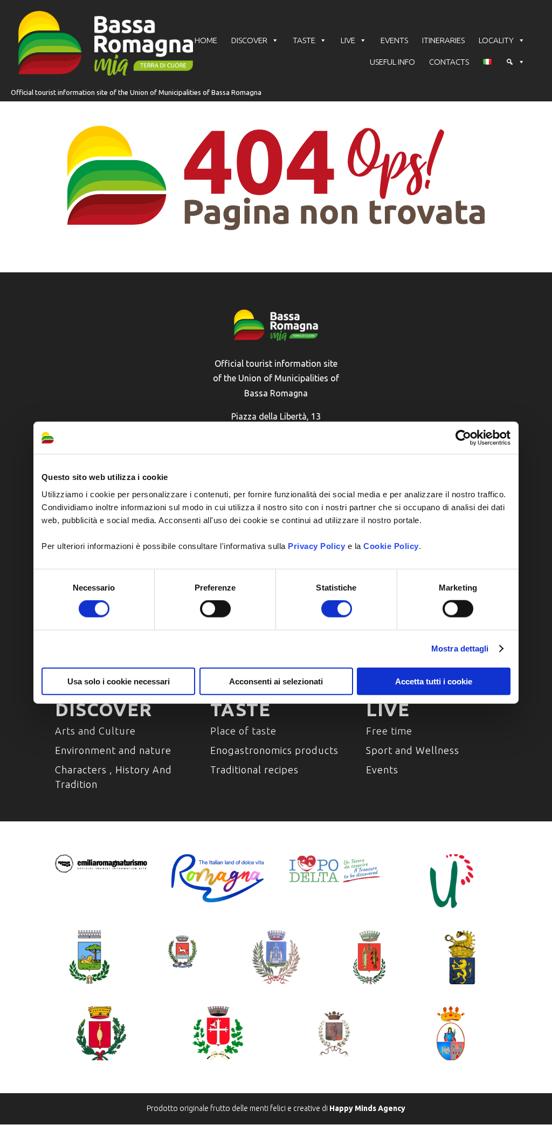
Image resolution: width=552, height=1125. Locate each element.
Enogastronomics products (274, 750)
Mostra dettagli (460, 648)
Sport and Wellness (412, 750)
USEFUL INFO (392, 61)
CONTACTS (449, 61)
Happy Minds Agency (367, 1108)
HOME (206, 40)
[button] (515, 62)
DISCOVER (249, 40)
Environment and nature (113, 750)
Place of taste (243, 730)
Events (382, 769)
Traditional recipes (254, 769)
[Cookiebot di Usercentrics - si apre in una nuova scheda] (463, 438)
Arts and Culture (95, 730)
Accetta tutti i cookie (433, 680)
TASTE (304, 40)
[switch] (215, 609)
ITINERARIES (443, 40)
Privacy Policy (316, 545)
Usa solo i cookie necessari (118, 680)
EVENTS (394, 40)
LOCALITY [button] (496, 40)
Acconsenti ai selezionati (276, 680)
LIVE (348, 40)
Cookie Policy (391, 545)
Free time (389, 730)
